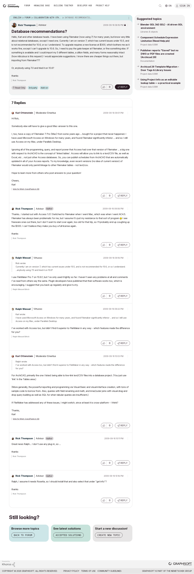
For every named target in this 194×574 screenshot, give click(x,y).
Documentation (147, 61)
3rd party (33, 88)
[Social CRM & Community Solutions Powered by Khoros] (8, 563)
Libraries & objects (149, 32)
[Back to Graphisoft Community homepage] (11, 5)
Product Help (102, 5)
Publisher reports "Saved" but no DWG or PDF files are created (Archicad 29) (159, 54)
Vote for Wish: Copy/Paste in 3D (26, 189)
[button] (104, 87)
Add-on (44, 88)
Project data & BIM (149, 44)
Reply (124, 87)
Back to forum (23, 535)
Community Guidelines (109, 571)
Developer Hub (84, 5)
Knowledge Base (42, 5)
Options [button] (128, 18)
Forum (27, 5)
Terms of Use (88, 571)
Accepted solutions (68, 535)
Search (160, 5)
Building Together (63, 5)
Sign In (185, 5)
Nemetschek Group (181, 571)
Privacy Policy (71, 571)
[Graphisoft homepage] (180, 564)
